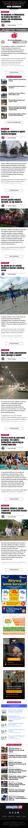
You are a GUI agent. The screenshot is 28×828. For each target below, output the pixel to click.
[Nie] (26, 4)
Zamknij (9, 6)
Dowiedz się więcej (17, 6)
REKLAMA (24, 816)
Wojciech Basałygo (12, 25)
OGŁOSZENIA (4, 816)
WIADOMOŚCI (18, 816)
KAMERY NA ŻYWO (11, 816)
